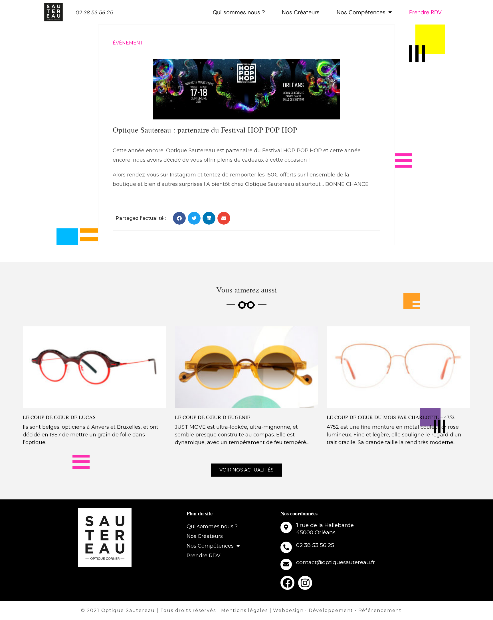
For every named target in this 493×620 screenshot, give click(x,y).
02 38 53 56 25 (94, 12)
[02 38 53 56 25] (286, 547)
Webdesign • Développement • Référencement (337, 610)
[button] (179, 218)
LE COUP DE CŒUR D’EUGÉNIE (212, 417)
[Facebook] (287, 583)
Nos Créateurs (301, 12)
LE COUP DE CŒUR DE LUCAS (59, 417)
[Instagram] (305, 583)
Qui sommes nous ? (239, 12)
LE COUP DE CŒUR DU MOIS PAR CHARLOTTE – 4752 (390, 417)
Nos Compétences (361, 12)
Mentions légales (244, 610)
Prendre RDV (425, 12)
